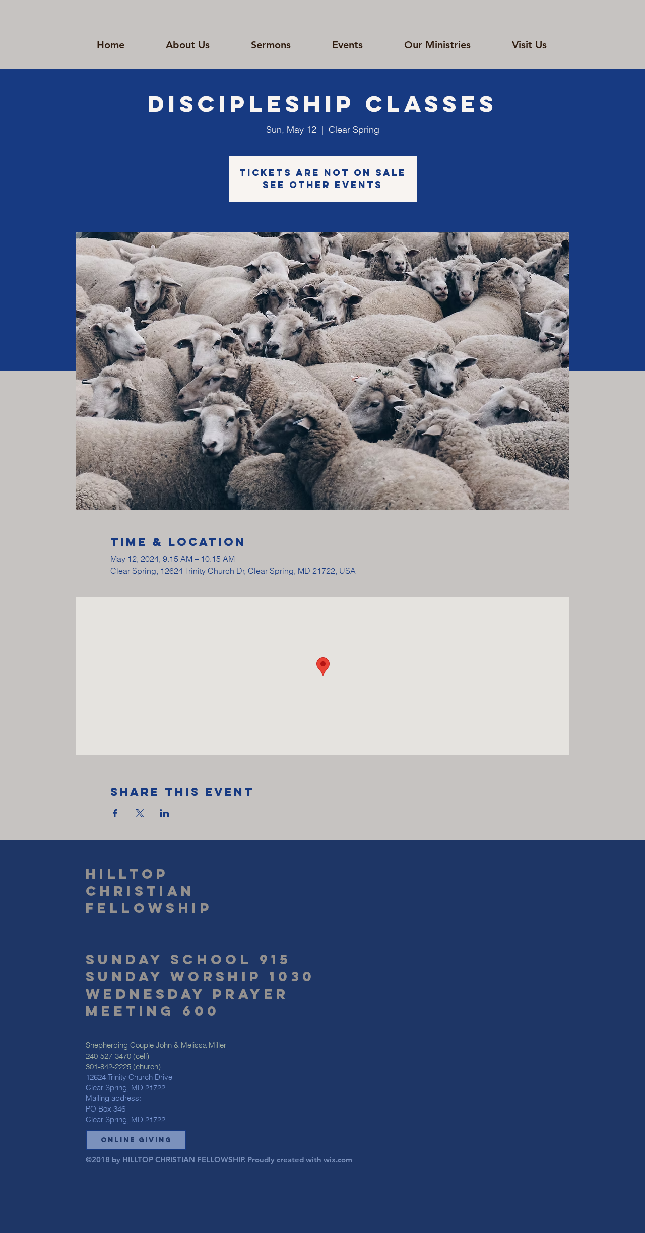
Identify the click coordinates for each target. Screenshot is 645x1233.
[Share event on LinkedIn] (164, 813)
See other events (322, 185)
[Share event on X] (140, 813)
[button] (136, 1140)
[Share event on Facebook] (115, 813)
